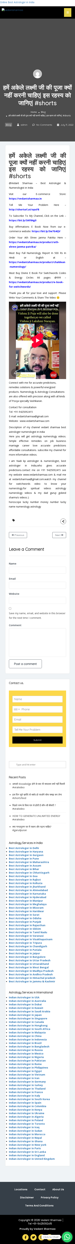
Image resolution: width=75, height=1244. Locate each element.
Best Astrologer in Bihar (24, 869)
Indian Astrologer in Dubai (25, 1004)
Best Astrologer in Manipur (26, 900)
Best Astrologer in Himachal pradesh (32, 978)
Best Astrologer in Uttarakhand (29, 964)
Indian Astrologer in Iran (24, 1078)
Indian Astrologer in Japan (25, 1015)
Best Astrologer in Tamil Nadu (28, 932)
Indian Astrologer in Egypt (25, 1071)
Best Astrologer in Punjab (25, 921)
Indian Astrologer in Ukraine (26, 1113)
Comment (15, 625)
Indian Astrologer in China (25, 1036)
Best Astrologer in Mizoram (26, 907)
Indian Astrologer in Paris (25, 1148)
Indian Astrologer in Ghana (26, 1141)
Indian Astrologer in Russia (26, 1050)
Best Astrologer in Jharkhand (27, 886)
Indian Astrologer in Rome (25, 1064)
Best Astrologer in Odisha (25, 918)
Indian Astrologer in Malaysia (27, 1032)
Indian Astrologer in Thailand (27, 1088)
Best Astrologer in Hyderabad (27, 897)
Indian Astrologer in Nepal (25, 1137)
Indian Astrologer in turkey (26, 1085)
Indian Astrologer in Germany (27, 1081)
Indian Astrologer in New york (27, 1144)
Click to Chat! (51, 1237)
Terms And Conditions (39, 1205)
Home (34, 112)
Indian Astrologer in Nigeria (26, 1057)
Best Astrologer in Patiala (25, 949)
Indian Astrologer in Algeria (26, 1116)
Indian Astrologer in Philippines (28, 1067)
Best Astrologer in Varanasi (26, 935)
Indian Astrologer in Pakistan (27, 1060)
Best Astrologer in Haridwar (26, 911)
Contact (39, 1189)
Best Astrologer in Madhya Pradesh (31, 971)
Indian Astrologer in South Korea (29, 1099)
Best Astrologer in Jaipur (24, 953)
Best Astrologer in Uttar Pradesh (29, 960)
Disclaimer (27, 1197)
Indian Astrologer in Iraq (24, 1127)
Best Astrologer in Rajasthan (27, 925)
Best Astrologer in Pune (24, 858)
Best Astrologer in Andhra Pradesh (31, 974)
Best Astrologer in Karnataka (27, 893)
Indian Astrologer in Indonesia (28, 1039)
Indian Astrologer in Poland (26, 1120)
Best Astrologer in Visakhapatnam (30, 939)
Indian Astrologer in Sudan (25, 1130)
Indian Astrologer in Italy (24, 1095)
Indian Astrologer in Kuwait (26, 1008)
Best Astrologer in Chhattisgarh (29, 872)
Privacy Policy (49, 1197)
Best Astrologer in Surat (24, 914)
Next (58, 535)
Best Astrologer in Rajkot (25, 879)
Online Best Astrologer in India (17, 2)
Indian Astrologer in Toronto (27, 1123)
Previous (19, 535)
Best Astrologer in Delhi (24, 848)
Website (14, 593)
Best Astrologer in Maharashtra (29, 862)
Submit (37, 740)
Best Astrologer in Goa (23, 876)
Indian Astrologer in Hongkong (28, 1025)
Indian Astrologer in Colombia (27, 1106)
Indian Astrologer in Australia (27, 1001)
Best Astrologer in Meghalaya (28, 904)
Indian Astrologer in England (27, 1155)
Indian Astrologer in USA (24, 997)
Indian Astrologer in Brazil (25, 1043)
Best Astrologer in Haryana (26, 851)
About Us (58, 1189)
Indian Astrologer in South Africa (29, 1029)
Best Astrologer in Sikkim (25, 928)
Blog (43, 112)
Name (12, 563)
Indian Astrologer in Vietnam (27, 1074)
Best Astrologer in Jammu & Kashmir (32, 981)
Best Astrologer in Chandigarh (28, 946)
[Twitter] (33, 1237)
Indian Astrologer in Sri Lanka (27, 1151)
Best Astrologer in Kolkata (25, 883)
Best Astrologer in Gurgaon (26, 855)
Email (12, 578)
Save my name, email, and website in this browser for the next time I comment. (37, 615)
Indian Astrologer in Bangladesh (29, 1046)
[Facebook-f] (25, 1237)
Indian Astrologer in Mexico (26, 1053)
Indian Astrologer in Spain (25, 1102)
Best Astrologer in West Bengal (29, 967)
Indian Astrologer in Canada (26, 1022)
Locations (20, 1189)
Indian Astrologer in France (26, 1092)
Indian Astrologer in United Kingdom (32, 1158)
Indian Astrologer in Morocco (27, 1134)
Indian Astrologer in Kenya (25, 1109)
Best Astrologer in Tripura (25, 942)
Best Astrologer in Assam (25, 865)
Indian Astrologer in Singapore (28, 1018)
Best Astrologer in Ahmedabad (28, 890)
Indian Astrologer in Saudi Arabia (29, 1011)
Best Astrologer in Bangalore (27, 956)
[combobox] (17, 709)
